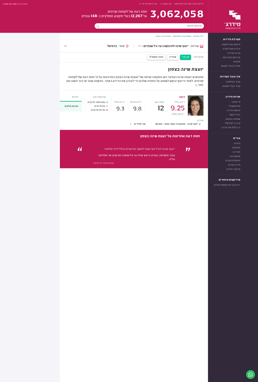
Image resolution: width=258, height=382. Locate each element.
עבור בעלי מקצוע (231, 86)
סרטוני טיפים (233, 169)
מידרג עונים (234, 165)
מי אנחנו (236, 102)
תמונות (236, 61)
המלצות (236, 147)
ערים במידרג (233, 53)
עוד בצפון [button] (166, 4)
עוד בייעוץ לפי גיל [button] (149, 4)
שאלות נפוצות (233, 119)
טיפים (237, 143)
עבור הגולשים (233, 82)
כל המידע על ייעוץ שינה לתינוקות (189, 4)
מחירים (236, 152)
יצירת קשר (234, 115)
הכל (184, 57)
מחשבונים (235, 156)
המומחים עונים (232, 160)
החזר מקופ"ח (156, 57)
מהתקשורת (234, 106)
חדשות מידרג (233, 110)
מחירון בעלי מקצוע (230, 66)
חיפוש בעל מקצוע (231, 44)
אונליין (172, 57)
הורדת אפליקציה (231, 49)
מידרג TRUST (232, 123)
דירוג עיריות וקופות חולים (227, 185)
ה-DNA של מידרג (230, 127)
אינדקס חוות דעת (231, 57)
